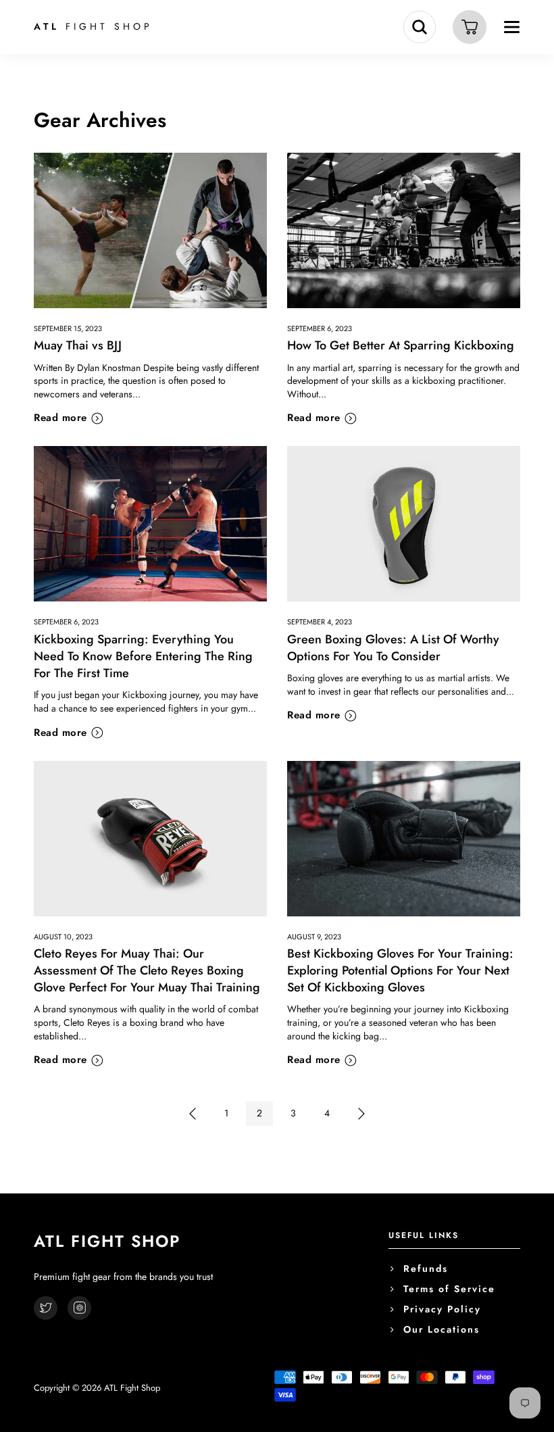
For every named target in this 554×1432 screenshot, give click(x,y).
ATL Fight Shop (132, 1387)
